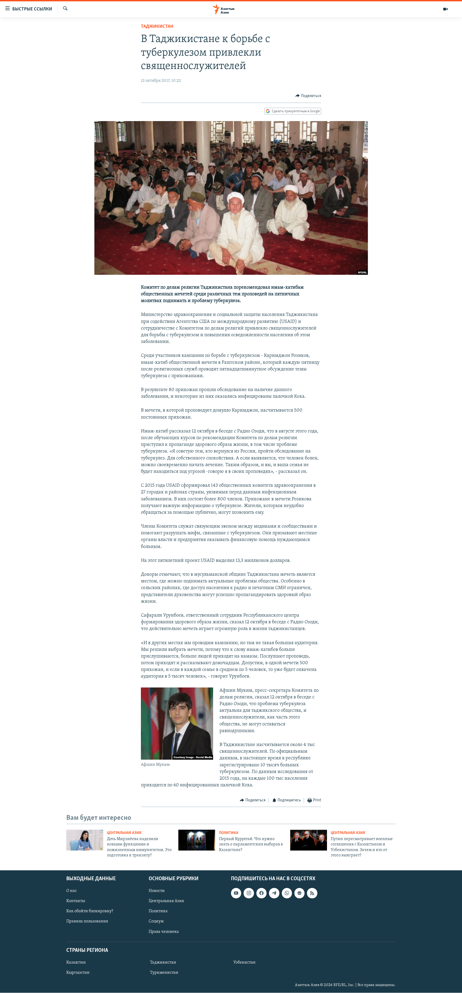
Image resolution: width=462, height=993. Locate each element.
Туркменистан (164, 973)
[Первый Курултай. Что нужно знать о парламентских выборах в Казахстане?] (196, 840)
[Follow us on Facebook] (261, 893)
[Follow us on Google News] (299, 893)
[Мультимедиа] (445, 9)
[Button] (308, 95)
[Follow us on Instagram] (249, 893)
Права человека (164, 932)
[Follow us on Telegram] (274, 893)
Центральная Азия (124, 833)
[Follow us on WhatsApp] (287, 893)
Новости (157, 891)
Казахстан (76, 962)
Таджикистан (157, 26)
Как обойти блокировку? (89, 911)
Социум (156, 921)
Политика (228, 833)
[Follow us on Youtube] (236, 893)
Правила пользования (87, 921)
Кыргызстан (78, 973)
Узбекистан (244, 962)
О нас (71, 891)
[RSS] (312, 893)
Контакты (75, 901)
